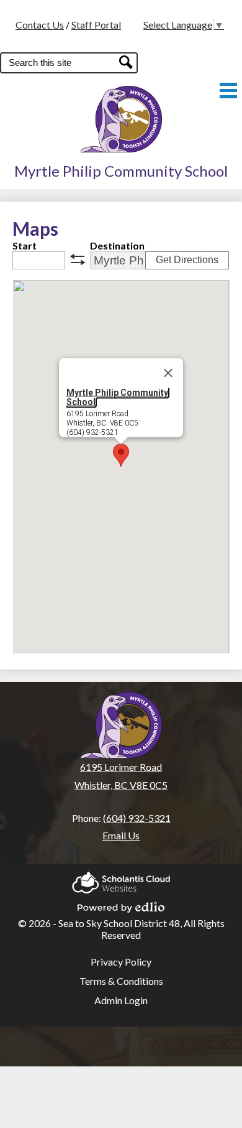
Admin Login (121, 1000)
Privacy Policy (121, 961)
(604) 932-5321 (137, 818)
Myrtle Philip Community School (117, 397)
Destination (117, 245)
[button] (121, 455)
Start (24, 245)
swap (77, 259)
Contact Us (40, 24)
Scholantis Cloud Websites (121, 878)
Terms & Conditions (121, 981)
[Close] (168, 373)
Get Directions (187, 259)
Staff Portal (96, 24)
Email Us (121, 835)
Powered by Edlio (121, 903)
